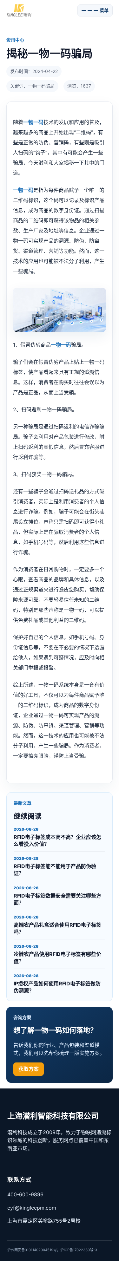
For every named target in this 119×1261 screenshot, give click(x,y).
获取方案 (28, 1069)
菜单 (104, 10)
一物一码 (33, 122)
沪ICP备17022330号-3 (78, 1250)
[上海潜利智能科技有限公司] (40, 10)
